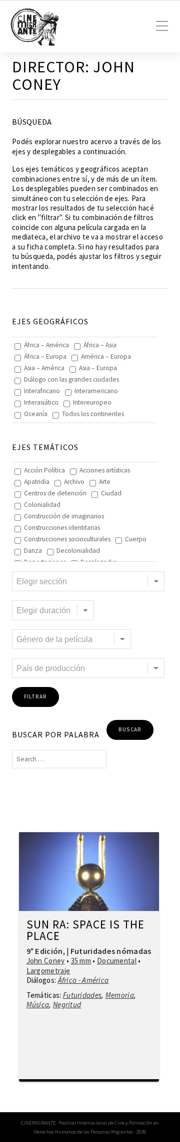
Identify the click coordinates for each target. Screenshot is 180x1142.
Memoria (120, 995)
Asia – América (44, 368)
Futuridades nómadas (111, 951)
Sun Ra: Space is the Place (85, 930)
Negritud (67, 1004)
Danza (33, 550)
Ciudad (111, 493)
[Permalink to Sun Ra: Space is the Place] (89, 871)
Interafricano (42, 391)
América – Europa (106, 356)
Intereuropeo (92, 402)
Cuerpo (135, 539)
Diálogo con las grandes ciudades (71, 379)
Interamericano (96, 391)
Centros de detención (55, 493)
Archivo (74, 481)
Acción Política (44, 470)
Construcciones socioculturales (67, 539)
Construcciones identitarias (62, 527)
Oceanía (36, 414)
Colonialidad (42, 504)
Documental (116, 960)
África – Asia (100, 345)
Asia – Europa (98, 368)
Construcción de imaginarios (64, 516)
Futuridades (82, 995)
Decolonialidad (78, 550)
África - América (83, 980)
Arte (104, 481)
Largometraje (48, 970)
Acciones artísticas (105, 470)
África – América (46, 345)
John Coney (45, 960)
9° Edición (44, 951)
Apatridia (37, 481)
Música (38, 1004)
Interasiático (41, 402)
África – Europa (45, 356)
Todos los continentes (93, 414)
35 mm (81, 960)
